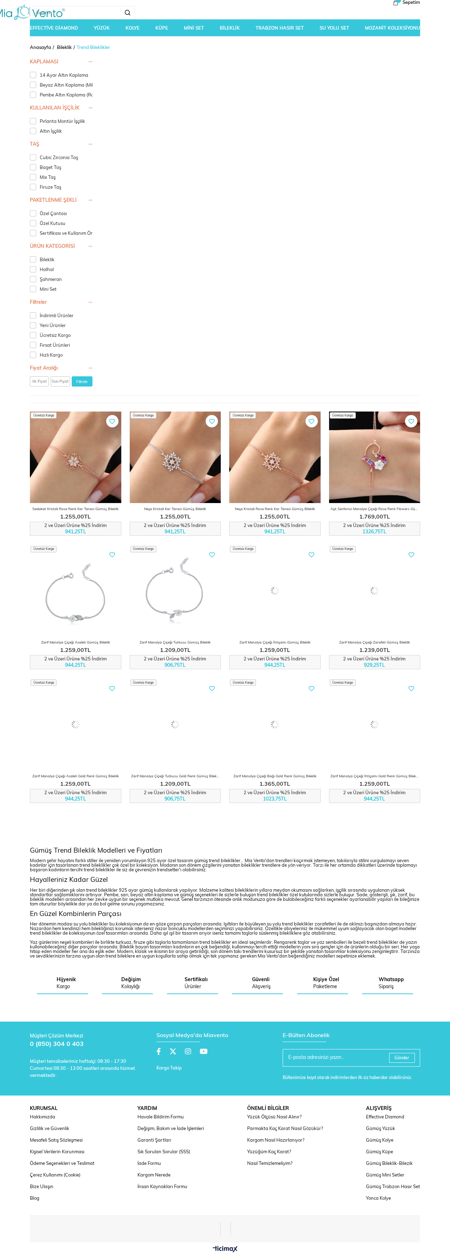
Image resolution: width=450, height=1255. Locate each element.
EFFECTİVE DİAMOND (54, 28)
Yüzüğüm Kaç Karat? (269, 1152)
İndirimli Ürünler (56, 316)
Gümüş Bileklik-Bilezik (389, 1163)
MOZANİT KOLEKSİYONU (392, 28)
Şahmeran (51, 279)
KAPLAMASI (44, 62)
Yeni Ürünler (53, 326)
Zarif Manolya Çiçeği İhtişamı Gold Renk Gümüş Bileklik (374, 776)
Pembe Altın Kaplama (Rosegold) (74, 95)
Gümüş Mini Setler (385, 1175)
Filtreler (38, 302)
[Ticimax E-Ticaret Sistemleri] (225, 1250)
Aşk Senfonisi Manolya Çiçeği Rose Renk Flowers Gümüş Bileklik (375, 509)
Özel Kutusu (52, 223)
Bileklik (47, 260)
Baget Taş (50, 167)
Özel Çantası (53, 214)
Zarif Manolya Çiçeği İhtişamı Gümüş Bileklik (274, 643)
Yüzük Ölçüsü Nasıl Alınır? (274, 1117)
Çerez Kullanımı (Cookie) (55, 1175)
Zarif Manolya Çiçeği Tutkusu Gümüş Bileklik (175, 643)
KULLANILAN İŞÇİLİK (54, 108)
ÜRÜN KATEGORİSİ (52, 246)
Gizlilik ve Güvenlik (49, 1129)
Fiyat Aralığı (44, 368)
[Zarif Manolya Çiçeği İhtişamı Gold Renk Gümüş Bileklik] (374, 724)
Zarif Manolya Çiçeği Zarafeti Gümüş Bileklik (374, 643)
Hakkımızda (42, 1117)
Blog (34, 1198)
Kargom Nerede (154, 1175)
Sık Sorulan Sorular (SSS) (163, 1152)
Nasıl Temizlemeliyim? (269, 1163)
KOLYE (133, 28)
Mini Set (48, 289)
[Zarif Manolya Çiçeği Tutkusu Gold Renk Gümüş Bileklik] (175, 724)
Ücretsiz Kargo (55, 335)
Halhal (47, 270)
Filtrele (82, 381)
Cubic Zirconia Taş (59, 158)
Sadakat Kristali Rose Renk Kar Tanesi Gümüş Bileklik (75, 509)
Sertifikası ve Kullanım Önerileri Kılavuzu (82, 233)
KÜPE (161, 28)
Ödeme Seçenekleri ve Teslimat (62, 1163)
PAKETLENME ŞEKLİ (53, 200)
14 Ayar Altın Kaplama (64, 75)
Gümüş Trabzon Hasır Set (393, 1187)
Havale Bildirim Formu (160, 1117)
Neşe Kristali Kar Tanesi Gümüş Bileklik (175, 509)
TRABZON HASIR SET (280, 28)
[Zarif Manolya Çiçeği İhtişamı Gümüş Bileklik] (275, 591)
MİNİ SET (194, 28)
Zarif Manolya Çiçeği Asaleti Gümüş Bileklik (75, 643)
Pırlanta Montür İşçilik (62, 121)
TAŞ (34, 144)
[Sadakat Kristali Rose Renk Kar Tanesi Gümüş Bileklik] (75, 457)
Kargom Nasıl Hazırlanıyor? (275, 1140)
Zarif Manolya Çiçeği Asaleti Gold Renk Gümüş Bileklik (75, 776)
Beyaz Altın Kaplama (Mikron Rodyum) (80, 85)
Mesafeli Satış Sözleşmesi (56, 1140)
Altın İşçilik (51, 131)
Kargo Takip (169, 1068)
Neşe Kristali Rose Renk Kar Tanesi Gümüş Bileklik (275, 509)
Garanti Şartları (154, 1140)
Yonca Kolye (378, 1198)
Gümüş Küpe (379, 1152)
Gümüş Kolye (379, 1140)
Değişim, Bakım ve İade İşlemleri (170, 1129)
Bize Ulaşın (41, 1187)
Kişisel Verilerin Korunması (57, 1152)
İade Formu (149, 1163)
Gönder (401, 1058)
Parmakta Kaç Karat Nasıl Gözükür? (285, 1129)
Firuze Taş (50, 187)
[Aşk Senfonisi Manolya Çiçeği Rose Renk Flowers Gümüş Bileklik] (374, 457)
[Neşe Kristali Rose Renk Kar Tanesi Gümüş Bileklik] (275, 457)
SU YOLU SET (334, 28)
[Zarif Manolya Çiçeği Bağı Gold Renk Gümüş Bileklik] (275, 724)
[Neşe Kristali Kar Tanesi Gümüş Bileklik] (175, 457)
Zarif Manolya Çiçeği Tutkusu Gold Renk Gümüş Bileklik (175, 776)
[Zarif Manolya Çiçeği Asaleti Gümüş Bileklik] (75, 591)
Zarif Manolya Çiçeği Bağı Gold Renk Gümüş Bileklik (274, 776)
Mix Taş (48, 177)
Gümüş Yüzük (380, 1129)
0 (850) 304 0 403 (57, 1044)
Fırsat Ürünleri (55, 345)
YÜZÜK (102, 28)
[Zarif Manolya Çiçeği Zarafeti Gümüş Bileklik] (374, 591)
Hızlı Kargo (51, 355)
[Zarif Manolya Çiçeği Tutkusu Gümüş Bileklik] (175, 591)
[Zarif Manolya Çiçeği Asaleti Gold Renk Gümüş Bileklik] (75, 724)
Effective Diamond (385, 1117)
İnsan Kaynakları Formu (162, 1187)
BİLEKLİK (230, 28)
